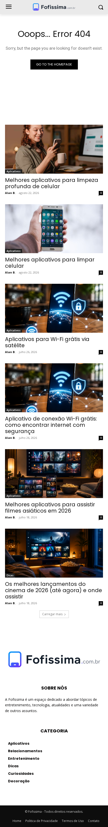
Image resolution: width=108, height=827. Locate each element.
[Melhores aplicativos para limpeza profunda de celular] (54, 149)
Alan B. (10, 193)
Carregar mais (52, 614)
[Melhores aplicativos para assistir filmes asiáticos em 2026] (54, 473)
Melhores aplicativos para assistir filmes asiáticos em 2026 (50, 507)
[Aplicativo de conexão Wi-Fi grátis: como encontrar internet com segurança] (54, 387)
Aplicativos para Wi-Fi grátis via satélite (47, 342)
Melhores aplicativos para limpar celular (49, 262)
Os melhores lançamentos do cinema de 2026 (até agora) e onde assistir (53, 590)
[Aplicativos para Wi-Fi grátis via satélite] (54, 308)
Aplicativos (14, 171)
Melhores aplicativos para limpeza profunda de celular (51, 183)
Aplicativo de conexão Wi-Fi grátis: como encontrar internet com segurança (51, 425)
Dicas (10, 575)
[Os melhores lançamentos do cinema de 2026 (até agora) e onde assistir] (54, 553)
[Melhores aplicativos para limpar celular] (54, 228)
